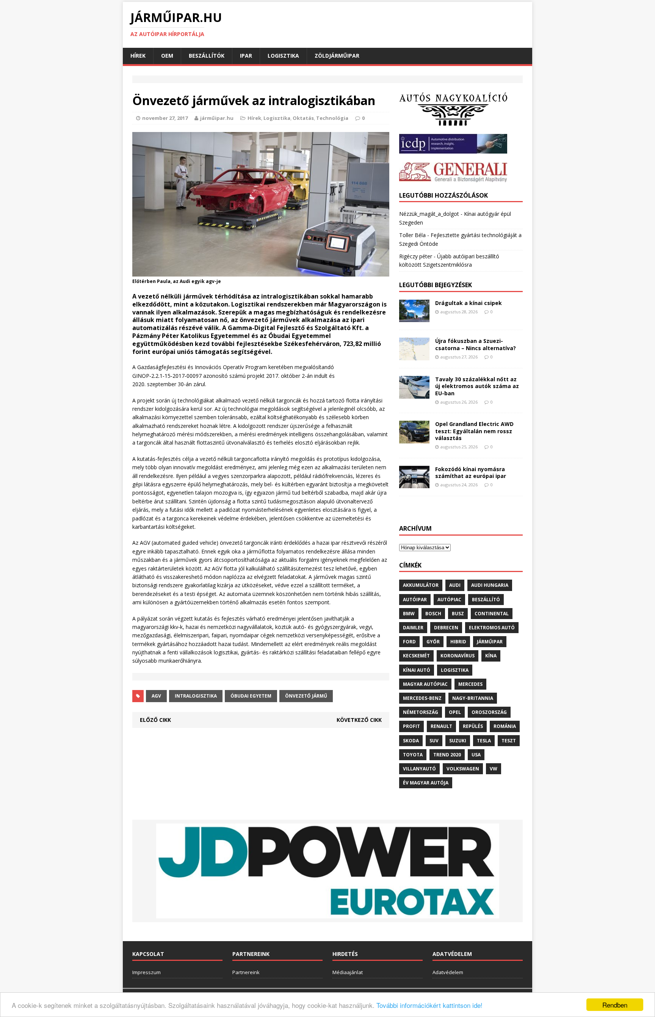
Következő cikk (359, 719)
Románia (505, 726)
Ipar (246, 55)
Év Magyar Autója (425, 783)
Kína (491, 655)
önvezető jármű (306, 696)
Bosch (433, 613)
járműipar (490, 641)
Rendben (614, 1004)
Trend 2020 (447, 754)
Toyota (413, 754)
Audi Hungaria (489, 585)
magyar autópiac (425, 684)
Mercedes (470, 684)
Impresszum (146, 972)
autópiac (449, 599)
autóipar (415, 599)
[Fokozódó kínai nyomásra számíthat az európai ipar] (414, 483)
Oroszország (489, 712)
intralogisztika (196, 696)
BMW (409, 613)
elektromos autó (492, 627)
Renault (441, 726)
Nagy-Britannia (472, 698)
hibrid (458, 641)
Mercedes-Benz (422, 698)
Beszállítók (206, 55)
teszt (508, 740)
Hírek (138, 55)
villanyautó (419, 769)
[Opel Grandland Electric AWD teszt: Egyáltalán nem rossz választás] (414, 439)
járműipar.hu (216, 118)
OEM (167, 55)
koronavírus (457, 655)
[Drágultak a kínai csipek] (414, 317)
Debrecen (446, 627)
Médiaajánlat (347, 972)
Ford (409, 641)
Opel (455, 712)
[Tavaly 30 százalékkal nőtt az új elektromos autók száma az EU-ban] (414, 394)
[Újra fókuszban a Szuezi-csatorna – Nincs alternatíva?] (414, 356)
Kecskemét (416, 655)
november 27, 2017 (165, 118)
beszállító (486, 599)
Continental (492, 613)
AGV (156, 696)
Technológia (332, 118)
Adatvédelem (447, 972)
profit (411, 726)
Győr (433, 641)
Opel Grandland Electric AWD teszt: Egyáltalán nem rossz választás (474, 430)
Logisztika (283, 55)
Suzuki (457, 740)
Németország (420, 712)
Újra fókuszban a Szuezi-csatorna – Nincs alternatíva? (475, 344)
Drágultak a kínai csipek (468, 303)
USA (476, 754)
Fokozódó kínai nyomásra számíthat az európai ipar (470, 472)
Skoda (411, 740)
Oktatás (303, 118)
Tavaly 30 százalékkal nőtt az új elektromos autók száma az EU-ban (477, 386)
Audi (455, 585)
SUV (434, 740)
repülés (473, 726)
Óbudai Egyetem (250, 696)
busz (458, 613)
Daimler (413, 627)
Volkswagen (463, 769)
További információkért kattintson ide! (429, 1005)
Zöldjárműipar (337, 55)
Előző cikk (155, 719)
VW (493, 769)
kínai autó (416, 670)
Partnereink (246, 972)
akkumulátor (421, 585)
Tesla (484, 740)
